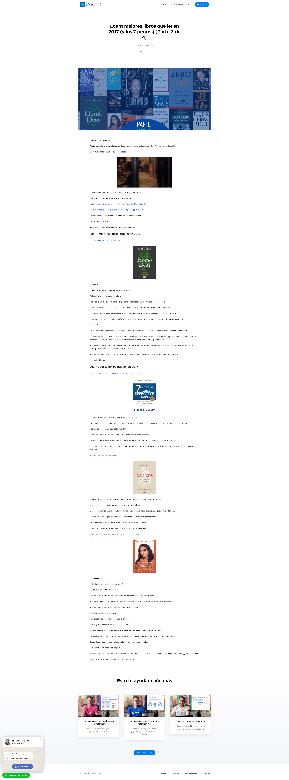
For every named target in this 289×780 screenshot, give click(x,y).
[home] (91, 4)
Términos (176, 773)
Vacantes (163, 773)
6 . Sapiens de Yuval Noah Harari (104, 455)
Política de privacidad (191, 773)
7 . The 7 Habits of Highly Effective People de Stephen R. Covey (116, 373)
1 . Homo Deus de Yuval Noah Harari (105, 240)
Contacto (208, 773)
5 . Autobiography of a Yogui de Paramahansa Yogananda (114, 534)
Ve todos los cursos (144, 752)
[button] (166, 4)
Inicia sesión (202, 4)
